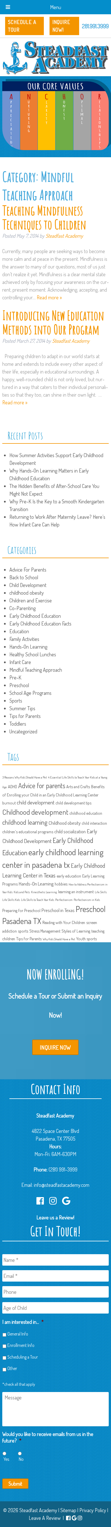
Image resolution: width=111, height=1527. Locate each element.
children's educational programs (27, 831)
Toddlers (17, 724)
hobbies (61, 883)
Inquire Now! (61, 26)
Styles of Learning (75, 930)
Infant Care (20, 662)
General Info (17, 1334)
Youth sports (86, 938)
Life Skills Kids (11, 900)
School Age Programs (30, 693)
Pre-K (15, 677)
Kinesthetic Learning (44, 892)
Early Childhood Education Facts (40, 623)
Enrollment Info (20, 1345)
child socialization (70, 831)
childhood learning (25, 822)
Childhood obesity (65, 823)
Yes (6, 1459)
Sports (15, 700)
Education (19, 631)
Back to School (23, 577)
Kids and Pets (22, 892)
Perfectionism (64, 900)
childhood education (85, 813)
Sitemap (68, 1510)
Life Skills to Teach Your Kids (37, 900)
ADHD (12, 786)
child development (35, 802)
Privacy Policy (92, 1510)
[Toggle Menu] (8, 7)
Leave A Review (45, 1518)
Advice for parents (41, 785)
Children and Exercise (30, 600)
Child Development (27, 585)
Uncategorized (23, 731)
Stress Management (44, 930)
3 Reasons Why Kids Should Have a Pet (24, 777)
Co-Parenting (22, 608)
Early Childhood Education (35, 616)
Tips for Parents (25, 716)
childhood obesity (26, 593)
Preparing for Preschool (21, 910)
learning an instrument (76, 891)
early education (69, 875)
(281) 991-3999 (63, 1169)
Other (12, 1368)
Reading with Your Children (63, 922)
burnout (9, 802)
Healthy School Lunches (32, 654)
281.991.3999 (95, 26)
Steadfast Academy (64, 236)
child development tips (73, 802)
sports (23, 930)
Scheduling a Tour (22, 1357)
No (21, 1459)
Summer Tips (22, 708)
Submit (15, 1483)
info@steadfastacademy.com (61, 1185)
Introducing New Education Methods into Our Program (53, 322)
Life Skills (101, 892)
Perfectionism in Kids (87, 900)
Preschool (19, 685)
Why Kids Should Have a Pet (59, 939)
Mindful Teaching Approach (35, 670)
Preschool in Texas (58, 910)
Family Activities (24, 639)
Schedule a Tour (22, 26)
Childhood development (35, 811)
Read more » (49, 297)
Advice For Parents (27, 569)
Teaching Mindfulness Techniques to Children (44, 217)
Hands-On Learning (28, 647)
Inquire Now (55, 1047)
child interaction (94, 823)
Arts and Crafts (78, 786)
